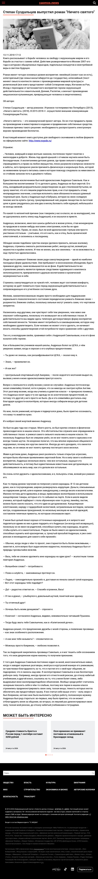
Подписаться (85, 869)
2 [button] (48, 755)
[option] (25, 736)
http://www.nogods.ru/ (40, 140)
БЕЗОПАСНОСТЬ (10, 797)
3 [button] (50, 755)
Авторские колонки (84, 790)
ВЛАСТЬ (27, 783)
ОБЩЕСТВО (8, 783)
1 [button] (46, 755)
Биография (79, 783)
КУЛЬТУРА (51, 783)
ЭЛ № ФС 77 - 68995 (62, 809)
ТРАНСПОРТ (29, 797)
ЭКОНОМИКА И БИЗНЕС (57, 790)
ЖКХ (5, 790)
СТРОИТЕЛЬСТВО (32, 790)
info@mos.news (22, 817)
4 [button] (52, 755)
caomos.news (49, 3)
